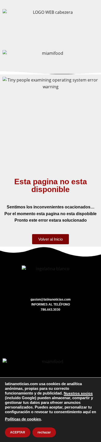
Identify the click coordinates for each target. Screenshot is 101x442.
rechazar (44, 432)
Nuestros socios (78, 393)
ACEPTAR (17, 432)
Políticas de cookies (23, 419)
